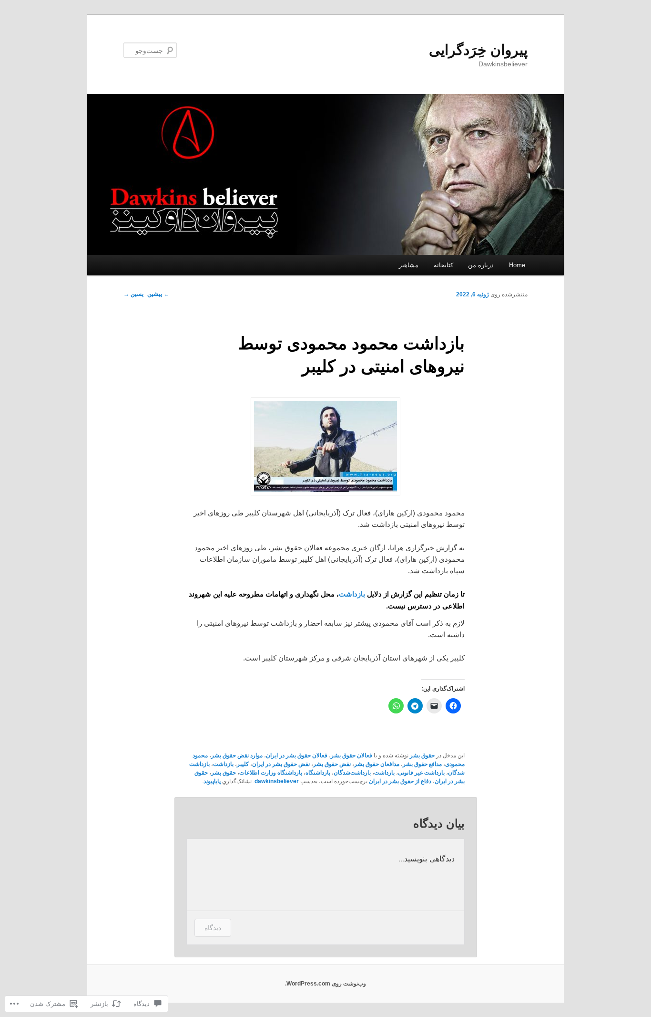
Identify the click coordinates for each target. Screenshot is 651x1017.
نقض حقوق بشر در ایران (281, 764)
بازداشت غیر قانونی (421, 772)
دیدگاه (212, 927)
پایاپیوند (212, 781)
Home (517, 265)
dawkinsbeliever (276, 781)
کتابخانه (443, 265)
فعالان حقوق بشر (351, 755)
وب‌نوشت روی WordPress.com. (325, 983)
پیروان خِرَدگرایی (478, 50)
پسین (133, 294)
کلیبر (243, 764)
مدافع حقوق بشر (422, 764)
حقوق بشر (422, 755)
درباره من (481, 265)
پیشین (158, 294)
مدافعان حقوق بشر (376, 764)
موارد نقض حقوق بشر (237, 755)
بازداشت (352, 594)
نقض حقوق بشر (332, 764)
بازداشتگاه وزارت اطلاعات (270, 772)
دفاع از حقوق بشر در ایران (400, 781)
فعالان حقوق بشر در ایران (296, 755)
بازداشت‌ (384, 772)
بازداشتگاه (317, 772)
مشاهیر (408, 265)
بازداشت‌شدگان (352, 772)
